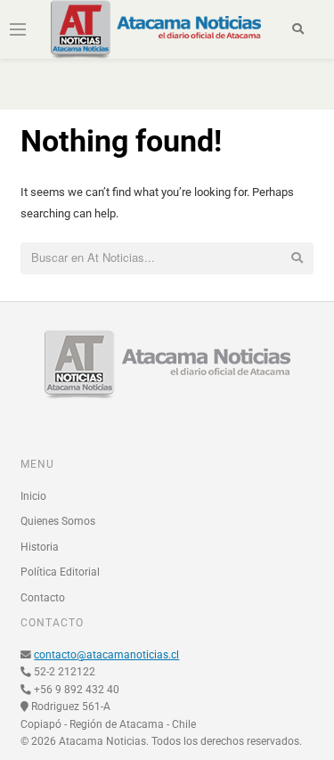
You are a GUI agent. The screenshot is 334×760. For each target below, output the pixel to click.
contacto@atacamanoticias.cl (106, 655)
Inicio (33, 496)
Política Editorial (60, 572)
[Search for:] (166, 258)
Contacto (42, 598)
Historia (39, 547)
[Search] (298, 29)
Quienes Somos (57, 521)
